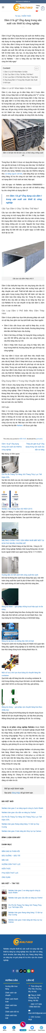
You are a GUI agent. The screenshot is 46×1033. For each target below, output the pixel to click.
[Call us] (28, 971)
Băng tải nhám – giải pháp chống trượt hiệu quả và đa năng (22, 608)
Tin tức (17, 16)
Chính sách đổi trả (12, 1012)
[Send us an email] (25, 971)
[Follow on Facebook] (13, 971)
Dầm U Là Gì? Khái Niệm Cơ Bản (15, 72)
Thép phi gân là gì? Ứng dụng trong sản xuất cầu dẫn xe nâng (35, 447)
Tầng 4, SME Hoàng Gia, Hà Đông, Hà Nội (34, 998)
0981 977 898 (36, 1004)
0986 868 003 (34, 1007)
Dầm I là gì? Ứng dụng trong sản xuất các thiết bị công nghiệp (12, 447)
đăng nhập (16, 793)
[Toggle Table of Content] (35, 68)
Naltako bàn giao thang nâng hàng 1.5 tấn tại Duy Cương (20, 825)
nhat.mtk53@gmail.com (37, 1013)
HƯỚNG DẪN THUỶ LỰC (11, 864)
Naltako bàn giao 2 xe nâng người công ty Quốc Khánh (23, 808)
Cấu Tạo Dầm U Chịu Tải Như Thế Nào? (18, 74)
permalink (39, 439)
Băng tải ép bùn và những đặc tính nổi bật (18, 641)
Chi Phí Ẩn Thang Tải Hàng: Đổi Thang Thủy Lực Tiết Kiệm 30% (22, 475)
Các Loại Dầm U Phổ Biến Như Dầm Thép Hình (21, 77)
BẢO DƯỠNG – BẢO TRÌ (11, 856)
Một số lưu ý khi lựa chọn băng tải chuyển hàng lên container (21, 674)
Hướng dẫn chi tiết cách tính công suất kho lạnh (20, 575)
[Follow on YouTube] (32, 971)
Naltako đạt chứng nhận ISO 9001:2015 (17, 509)
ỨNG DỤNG (6, 877)
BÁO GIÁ (5, 860)
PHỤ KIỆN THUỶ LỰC (10, 873)
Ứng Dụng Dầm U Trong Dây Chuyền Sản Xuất (20, 80)
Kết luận (7, 83)
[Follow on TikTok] (21, 971)
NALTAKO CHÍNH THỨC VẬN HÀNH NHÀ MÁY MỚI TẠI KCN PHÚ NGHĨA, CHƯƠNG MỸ (23, 541)
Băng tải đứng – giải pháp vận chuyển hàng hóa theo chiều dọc (22, 708)
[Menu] (3, 7)
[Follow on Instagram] (17, 971)
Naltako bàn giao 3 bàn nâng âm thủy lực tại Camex (21, 831)
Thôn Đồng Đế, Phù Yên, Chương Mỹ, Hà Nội (35, 989)
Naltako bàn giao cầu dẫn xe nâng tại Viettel (19, 812)
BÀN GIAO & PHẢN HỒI (11, 851)
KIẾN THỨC (26, 16)
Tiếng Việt (38, 7)
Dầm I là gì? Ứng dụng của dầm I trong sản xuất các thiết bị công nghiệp (24, 199)
